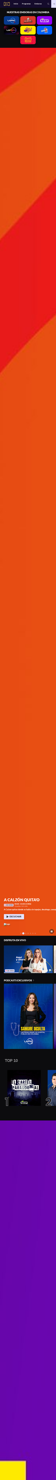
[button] (48, 4)
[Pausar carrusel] (51, 931)
